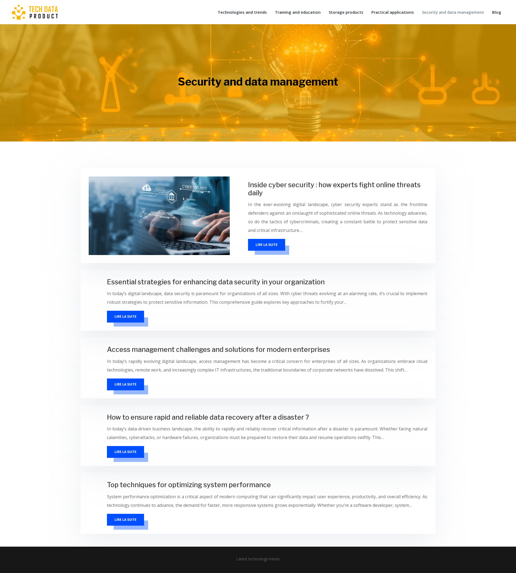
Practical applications (392, 12)
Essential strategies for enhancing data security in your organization (216, 282)
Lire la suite (267, 244)
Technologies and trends (242, 12)
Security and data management (453, 12)
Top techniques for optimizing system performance (189, 485)
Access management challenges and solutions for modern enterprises (218, 349)
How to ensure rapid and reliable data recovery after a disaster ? (208, 417)
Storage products (346, 12)
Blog (496, 12)
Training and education (298, 12)
